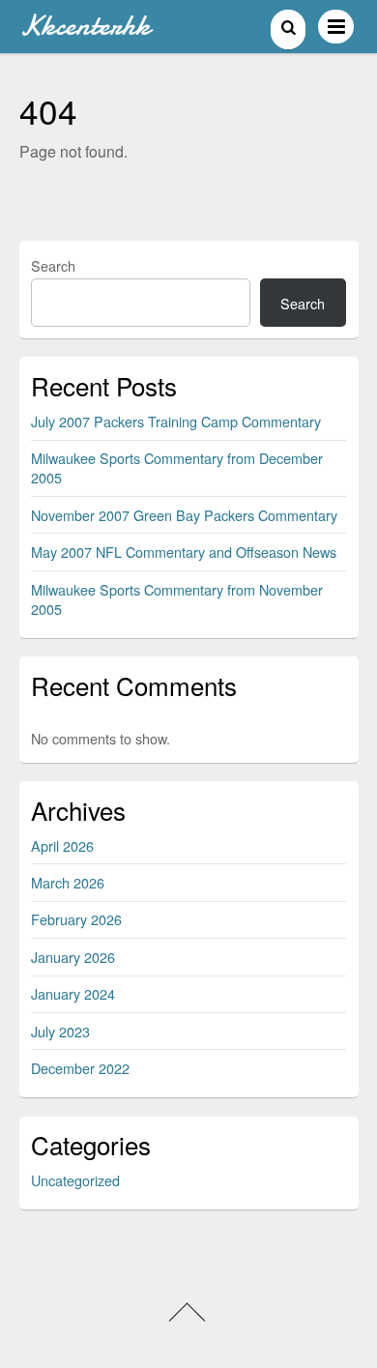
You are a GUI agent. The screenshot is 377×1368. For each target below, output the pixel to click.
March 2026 (67, 882)
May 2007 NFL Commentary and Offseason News (183, 551)
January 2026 (73, 956)
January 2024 (73, 993)
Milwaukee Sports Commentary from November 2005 (177, 599)
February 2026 (76, 919)
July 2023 (60, 1031)
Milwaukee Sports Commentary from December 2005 (177, 467)
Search (53, 265)
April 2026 (62, 845)
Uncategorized (75, 1180)
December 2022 (80, 1068)
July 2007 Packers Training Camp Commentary (176, 421)
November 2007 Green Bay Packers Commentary (184, 515)
